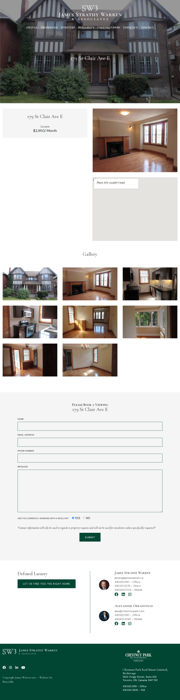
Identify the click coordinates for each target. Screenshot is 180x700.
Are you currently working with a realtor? (54, 518)
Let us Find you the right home (46, 583)
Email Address (26, 435)
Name (21, 419)
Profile (32, 27)
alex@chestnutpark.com (129, 611)
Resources (86, 27)
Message (23, 466)
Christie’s (130, 27)
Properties (49, 27)
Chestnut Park (108, 27)
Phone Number (26, 451)
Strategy (68, 27)
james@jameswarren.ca (129, 578)
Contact (147, 27)
